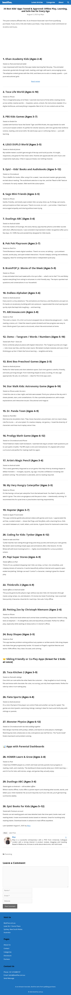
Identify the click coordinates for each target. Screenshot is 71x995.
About (61, 2)
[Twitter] (66, 837)
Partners (7, 959)
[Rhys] (7, 844)
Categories (50, 2)
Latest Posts (12, 833)
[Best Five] (8, 2)
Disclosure (7, 956)
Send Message (9, 978)
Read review (35, 81)
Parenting (8, 854)
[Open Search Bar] (68, 2)
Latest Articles (37, 2)
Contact (6, 948)
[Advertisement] (35, 43)
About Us (7, 945)
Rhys (29, 826)
